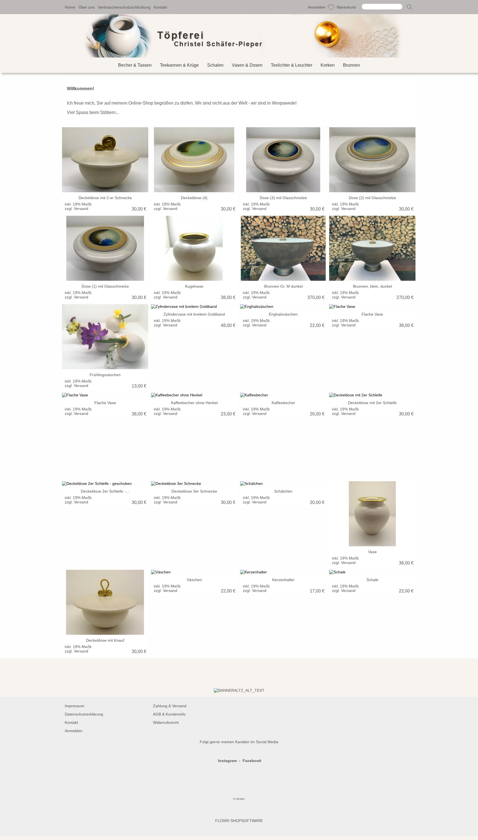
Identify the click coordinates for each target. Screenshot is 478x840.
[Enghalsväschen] (283, 306)
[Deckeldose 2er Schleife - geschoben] (105, 483)
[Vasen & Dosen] (247, 65)
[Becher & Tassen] (135, 65)
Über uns (87, 7)
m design (239, 798)
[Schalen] (215, 65)
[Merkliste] (331, 7)
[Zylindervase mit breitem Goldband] (194, 306)
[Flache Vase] (372, 306)
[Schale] (372, 572)
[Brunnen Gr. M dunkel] (283, 248)
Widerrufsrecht (166, 722)
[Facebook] (66, 673)
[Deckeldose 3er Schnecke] (194, 483)
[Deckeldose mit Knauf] (105, 602)
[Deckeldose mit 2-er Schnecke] (105, 159)
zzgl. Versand (76, 208)
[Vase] (372, 513)
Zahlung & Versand (169, 706)
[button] (409, 7)
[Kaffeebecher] (283, 395)
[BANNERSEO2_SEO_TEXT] (239, 690)
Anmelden (317, 7)
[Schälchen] (283, 483)
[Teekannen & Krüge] (179, 65)
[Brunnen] (351, 65)
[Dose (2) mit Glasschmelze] (372, 159)
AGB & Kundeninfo (169, 714)
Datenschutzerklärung (84, 714)
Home (70, 7)
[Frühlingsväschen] (105, 336)
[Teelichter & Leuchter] (291, 65)
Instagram (227, 760)
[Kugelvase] (194, 248)
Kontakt (160, 7)
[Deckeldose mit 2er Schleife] (372, 395)
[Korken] (327, 65)
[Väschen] (194, 572)
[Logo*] (239, 16)
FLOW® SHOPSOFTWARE (239, 820)
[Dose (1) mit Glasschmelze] (105, 248)
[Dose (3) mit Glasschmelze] (283, 159)
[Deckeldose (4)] (194, 159)
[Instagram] (81, 673)
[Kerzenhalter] (283, 572)
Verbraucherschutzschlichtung (124, 7)
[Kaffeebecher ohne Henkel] (194, 395)
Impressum (74, 706)
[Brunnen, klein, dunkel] (372, 248)
